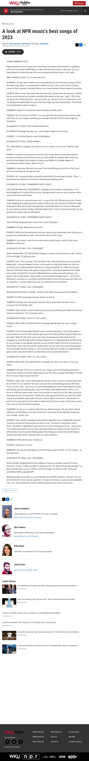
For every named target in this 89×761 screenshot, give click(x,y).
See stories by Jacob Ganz (26, 570)
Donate (80, 3)
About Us (54, 737)
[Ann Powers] (7, 530)
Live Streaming (74, 732)
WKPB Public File (38, 737)
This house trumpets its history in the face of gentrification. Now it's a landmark (47, 646)
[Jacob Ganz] (7, 567)
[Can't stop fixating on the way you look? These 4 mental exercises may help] (9, 602)
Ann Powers (26, 44)
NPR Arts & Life (8, 24)
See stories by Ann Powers (26, 536)
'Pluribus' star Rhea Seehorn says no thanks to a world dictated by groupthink (31, 613)
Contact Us (54, 742)
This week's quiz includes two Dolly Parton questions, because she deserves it (47, 586)
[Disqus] (44, 695)
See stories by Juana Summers (28, 517)
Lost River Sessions (75, 742)
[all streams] (86, 10)
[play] (6, 11)
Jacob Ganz (44, 44)
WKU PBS (72, 737)
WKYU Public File (38, 732)
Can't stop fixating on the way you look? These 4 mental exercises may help (46, 599)
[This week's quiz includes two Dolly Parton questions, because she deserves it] (9, 589)
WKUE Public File (56, 732)
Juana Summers (15, 44)
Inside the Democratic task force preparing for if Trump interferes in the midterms (48, 632)
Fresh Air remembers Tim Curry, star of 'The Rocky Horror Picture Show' (29, 622)
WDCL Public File (38, 742)
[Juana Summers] (7, 511)
